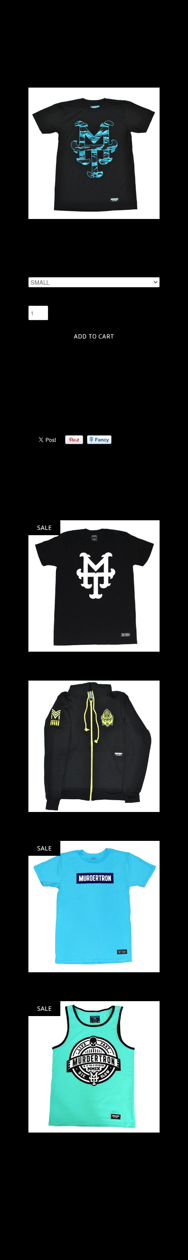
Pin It (74, 439)
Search (36, 1199)
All (81, 74)
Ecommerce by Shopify (75, 1237)
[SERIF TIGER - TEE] (94, 217)
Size (34, 272)
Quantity (41, 300)
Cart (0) (104, 7)
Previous (46, 464)
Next (147, 464)
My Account (54, 7)
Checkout (140, 7)
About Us (40, 1214)
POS (33, 1237)
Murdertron (94, 29)
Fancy (99, 439)
